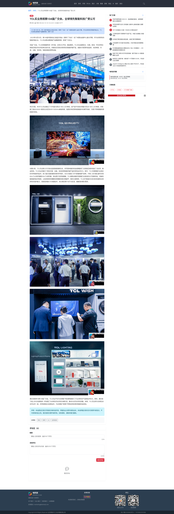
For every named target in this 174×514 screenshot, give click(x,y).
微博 (44, 420)
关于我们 (30, 501)
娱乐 (116, 3)
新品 (109, 3)
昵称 (31, 433)
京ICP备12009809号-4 (127, 512)
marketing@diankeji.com (41, 504)
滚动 (121, 3)
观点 (93, 3)
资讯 (79, 3)
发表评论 (33, 443)
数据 (101, 3)
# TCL (112, 90)
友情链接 (51, 501)
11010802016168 (140, 512)
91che (88, 3)
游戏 (105, 3)
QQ (49, 420)
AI (113, 3)
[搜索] (144, 3)
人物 (97, 3)
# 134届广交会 (128, 90)
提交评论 (100, 460)
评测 (83, 3)
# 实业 (119, 90)
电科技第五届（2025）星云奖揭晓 (120, 77)
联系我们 (44, 501)
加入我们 (37, 501)
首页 (75, 3)
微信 (39, 420)
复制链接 (54, 420)
